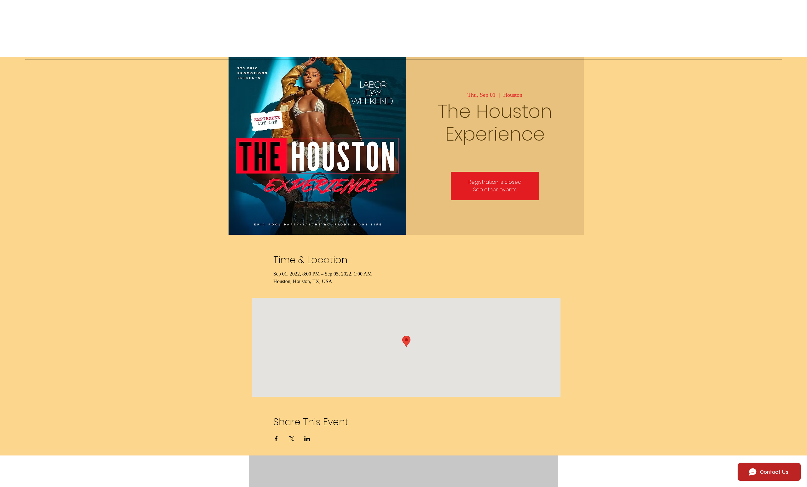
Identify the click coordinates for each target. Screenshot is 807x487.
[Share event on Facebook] (276, 438)
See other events (495, 189)
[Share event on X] (292, 438)
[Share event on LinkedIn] (307, 438)
